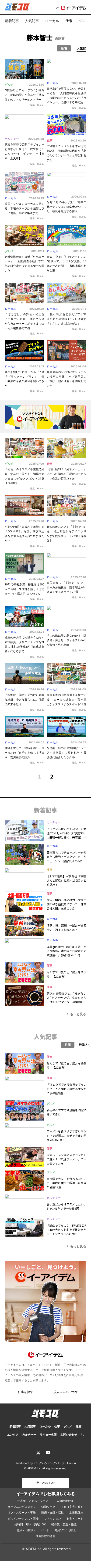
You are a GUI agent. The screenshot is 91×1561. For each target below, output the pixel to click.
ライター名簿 (48, 1434)
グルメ (83, 21)
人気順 (81, 48)
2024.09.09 (78, 689)
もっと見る (78, 1014)
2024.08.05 (36, 742)
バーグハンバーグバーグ (49, 1463)
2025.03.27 (36, 579)
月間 (68, 1045)
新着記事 (12, 21)
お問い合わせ (68, 1434)
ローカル (52, 21)
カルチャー (12, 139)
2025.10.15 (79, 308)
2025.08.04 (78, 366)
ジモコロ (17, 7)
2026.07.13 (78, 83)
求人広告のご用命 (65, 1392)
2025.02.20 (78, 577)
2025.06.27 (78, 463)
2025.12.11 (37, 251)
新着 (64, 48)
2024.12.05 (36, 631)
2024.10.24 (36, 689)
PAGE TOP (48, 1482)
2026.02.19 (36, 198)
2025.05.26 (36, 521)
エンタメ (12, 1434)
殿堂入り (85, 1045)
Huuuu (71, 1463)
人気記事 (32, 21)
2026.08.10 (36, 84)
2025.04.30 (78, 521)
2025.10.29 (36, 308)
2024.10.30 (78, 630)
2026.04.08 (36, 139)
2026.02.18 (78, 196)
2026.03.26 (78, 140)
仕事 (68, 21)
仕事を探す (25, 1392)
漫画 (49, 869)
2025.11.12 (79, 251)
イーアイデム (73, 8)
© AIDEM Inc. (33, 1468)
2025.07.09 (36, 463)
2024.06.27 (78, 742)
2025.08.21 (36, 366)
